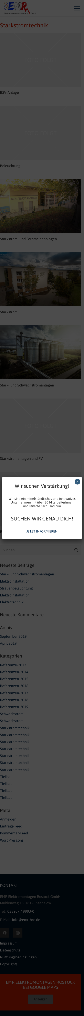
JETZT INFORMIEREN (42, 531)
